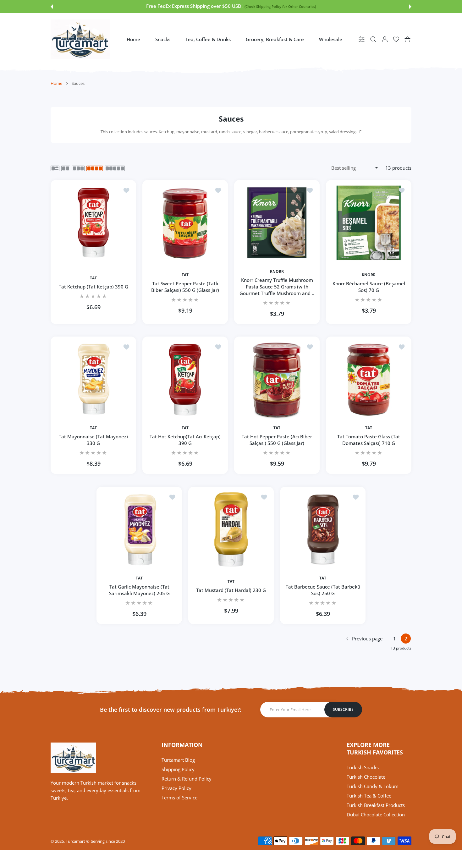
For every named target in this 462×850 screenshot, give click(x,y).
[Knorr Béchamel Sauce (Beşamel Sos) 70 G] (368, 222)
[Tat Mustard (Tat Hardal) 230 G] (231, 529)
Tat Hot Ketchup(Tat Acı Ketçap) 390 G (185, 440)
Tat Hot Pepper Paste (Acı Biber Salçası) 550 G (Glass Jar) (277, 440)
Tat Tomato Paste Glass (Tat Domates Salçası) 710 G (368, 440)
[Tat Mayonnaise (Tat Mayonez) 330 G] (93, 379)
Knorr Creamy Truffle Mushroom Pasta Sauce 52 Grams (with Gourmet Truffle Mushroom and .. (276, 286)
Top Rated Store (325, 6)
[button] (52, 6)
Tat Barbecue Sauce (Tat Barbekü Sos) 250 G (323, 590)
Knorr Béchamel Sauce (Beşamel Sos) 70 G (369, 286)
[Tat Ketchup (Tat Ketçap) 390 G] (93, 222)
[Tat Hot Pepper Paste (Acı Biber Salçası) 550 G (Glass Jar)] (276, 379)
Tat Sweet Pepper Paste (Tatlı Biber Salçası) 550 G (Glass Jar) (185, 286)
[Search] (373, 39)
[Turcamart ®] (80, 39)
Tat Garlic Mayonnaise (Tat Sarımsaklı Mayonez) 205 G (139, 590)
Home (56, 83)
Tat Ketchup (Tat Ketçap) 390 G (93, 286)
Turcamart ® (78, 841)
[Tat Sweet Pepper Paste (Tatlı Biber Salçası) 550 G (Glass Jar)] (185, 222)
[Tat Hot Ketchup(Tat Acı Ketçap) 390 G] (185, 379)
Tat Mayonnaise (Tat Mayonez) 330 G (93, 440)
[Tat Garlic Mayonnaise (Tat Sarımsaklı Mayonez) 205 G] (139, 529)
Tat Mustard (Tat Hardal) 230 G (231, 590)
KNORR (277, 271)
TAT (93, 278)
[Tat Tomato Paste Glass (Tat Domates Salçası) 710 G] (368, 379)
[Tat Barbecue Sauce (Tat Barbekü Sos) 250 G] (322, 529)
